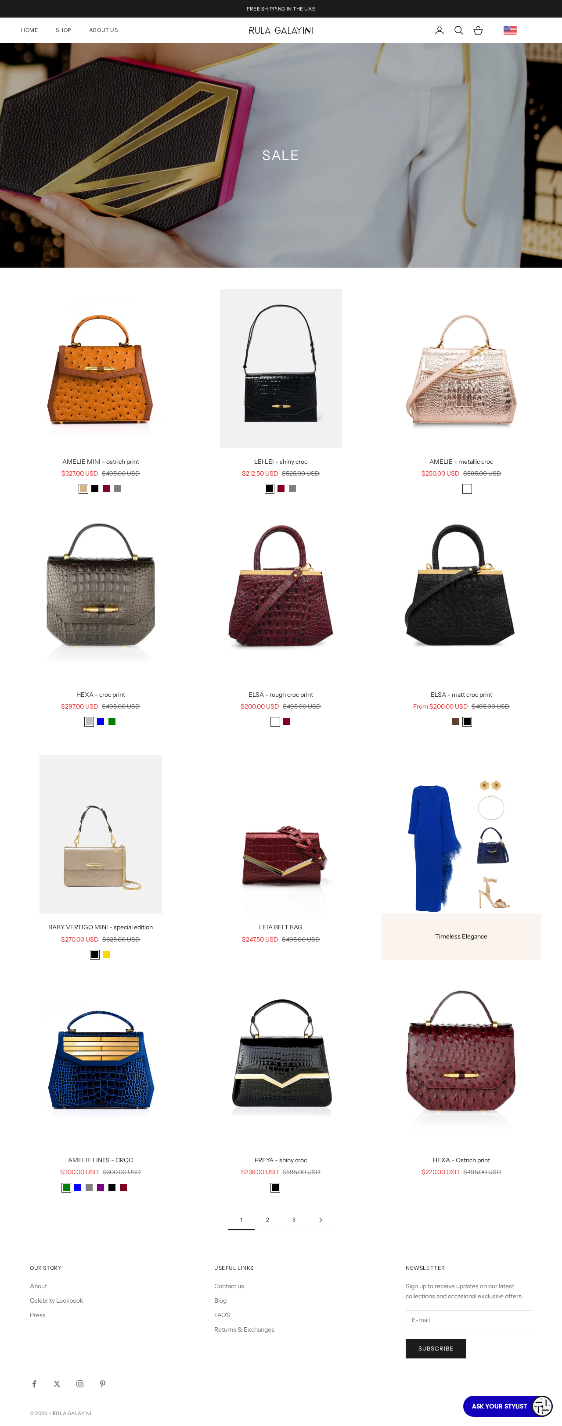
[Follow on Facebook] (34, 1383)
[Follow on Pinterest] (102, 1383)
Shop (63, 30)
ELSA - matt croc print (461, 695)
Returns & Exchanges (244, 1329)
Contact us (229, 1286)
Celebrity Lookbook (56, 1300)
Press (38, 1315)
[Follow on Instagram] (80, 1383)
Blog (220, 1300)
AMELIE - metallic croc (461, 462)
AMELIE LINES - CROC (100, 1160)
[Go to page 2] (320, 1220)
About (38, 1286)
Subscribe (436, 1348)
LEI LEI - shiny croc (280, 462)
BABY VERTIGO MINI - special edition (100, 927)
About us (103, 30)
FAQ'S (222, 1315)
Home (29, 30)
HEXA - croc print (100, 695)
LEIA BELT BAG (281, 927)
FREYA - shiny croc (281, 1160)
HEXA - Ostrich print (461, 1160)
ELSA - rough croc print (281, 695)
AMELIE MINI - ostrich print (100, 462)
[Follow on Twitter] (57, 1383)
